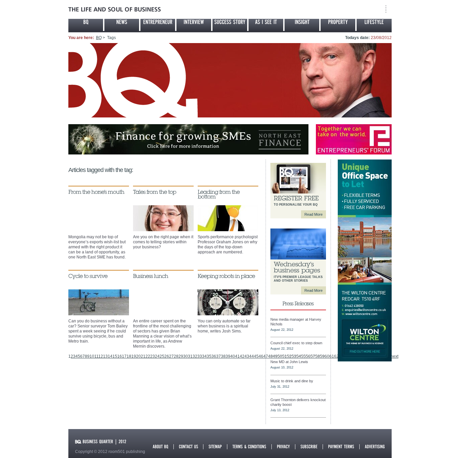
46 (261, 356)
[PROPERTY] (338, 25)
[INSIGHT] (302, 25)
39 (228, 356)
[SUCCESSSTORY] (229, 25)
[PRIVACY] (283, 446)
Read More (313, 214)
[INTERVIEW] (193, 25)
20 (138, 356)
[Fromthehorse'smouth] (96, 192)
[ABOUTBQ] (160, 446)
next (394, 356)
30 (185, 356)
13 (105, 356)
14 (110, 356)
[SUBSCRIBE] (309, 446)
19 (133, 356)
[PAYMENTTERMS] (341, 446)
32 (195, 356)
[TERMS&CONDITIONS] (249, 446)
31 (190, 356)
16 (119, 356)
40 (232, 356)
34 (204, 356)
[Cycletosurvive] (87, 276)
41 (237, 356)
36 (213, 356)
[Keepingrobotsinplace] (226, 276)
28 (176, 356)
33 (199, 356)
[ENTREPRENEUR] (157, 25)
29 (180, 356)
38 (223, 356)
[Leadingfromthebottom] (219, 194)
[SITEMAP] (215, 446)
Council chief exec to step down (296, 343)
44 (251, 356)
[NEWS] (121, 25)
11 (96, 356)
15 (114, 356)
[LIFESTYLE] (374, 25)
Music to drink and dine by (291, 381)
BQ (99, 37)
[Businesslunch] (150, 276)
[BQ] (85, 25)
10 (92, 356)
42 (242, 356)
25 (162, 356)
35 (209, 356)
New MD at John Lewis (289, 362)
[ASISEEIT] (266, 25)
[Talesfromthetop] (154, 192)
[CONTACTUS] (188, 446)
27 (171, 356)
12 (100, 356)
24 (157, 356)
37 (218, 356)
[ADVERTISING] (375, 446)
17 (124, 356)
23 (152, 356)
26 (166, 356)
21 (143, 356)
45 (256, 356)
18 (129, 356)
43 (246, 356)
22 (147, 356)
